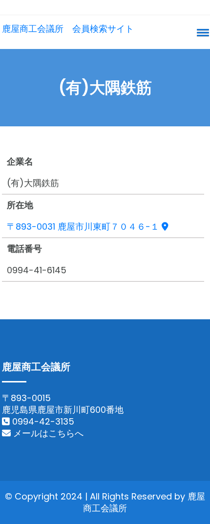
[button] (201, 32)
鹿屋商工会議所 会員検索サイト (68, 29)
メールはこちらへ (47, 433)
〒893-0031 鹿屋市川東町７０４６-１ (84, 226)
